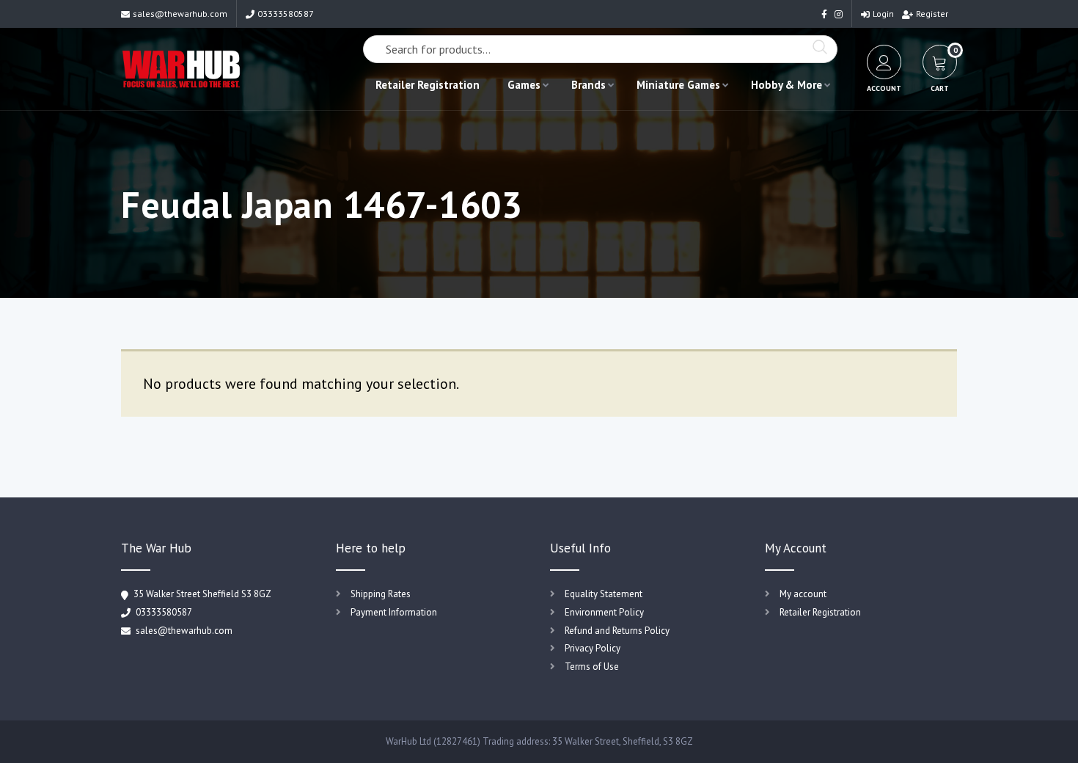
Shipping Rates (381, 594)
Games (523, 85)
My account (803, 594)
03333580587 (285, 13)
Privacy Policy (592, 648)
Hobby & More (786, 85)
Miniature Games (678, 85)
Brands (588, 85)
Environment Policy (604, 612)
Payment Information (394, 612)
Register (932, 13)
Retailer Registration (427, 85)
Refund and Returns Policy (617, 630)
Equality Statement (603, 594)
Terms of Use (592, 666)
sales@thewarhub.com (180, 13)
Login (883, 13)
